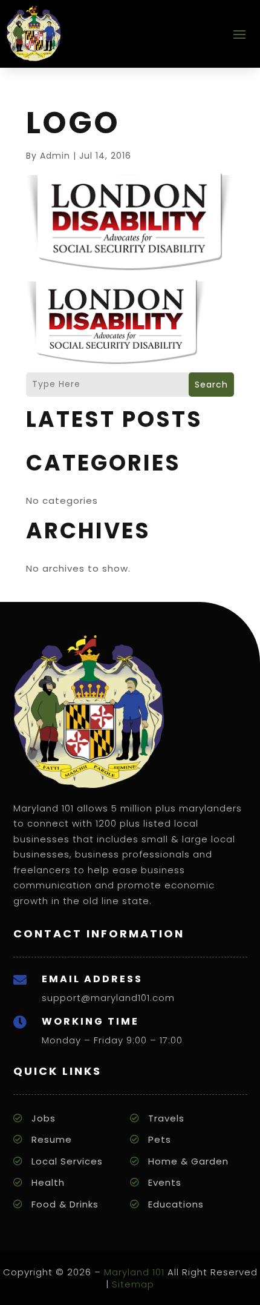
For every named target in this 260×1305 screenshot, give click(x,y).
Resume (51, 1139)
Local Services (67, 1161)
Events (164, 1182)
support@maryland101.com (108, 997)
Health (48, 1182)
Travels (166, 1118)
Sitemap (133, 1284)
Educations (176, 1204)
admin (55, 156)
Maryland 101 (134, 1272)
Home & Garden (188, 1161)
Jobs (43, 1118)
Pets (159, 1139)
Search (211, 384)
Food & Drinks (65, 1204)
